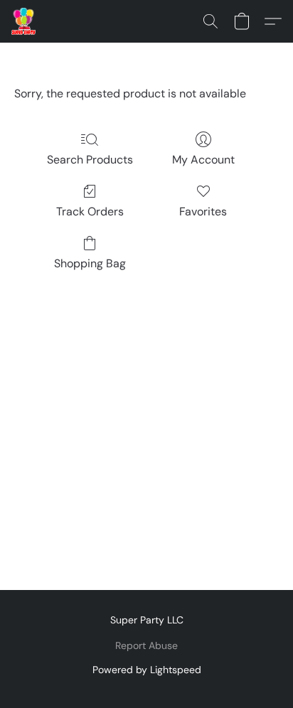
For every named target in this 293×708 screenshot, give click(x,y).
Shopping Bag (90, 263)
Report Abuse (146, 645)
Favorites (203, 211)
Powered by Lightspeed (146, 669)
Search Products (90, 159)
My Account (203, 159)
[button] (23, 21)
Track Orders (90, 211)
